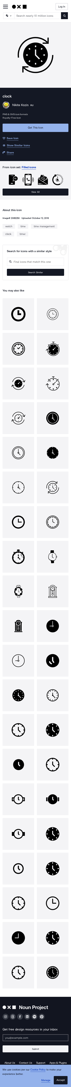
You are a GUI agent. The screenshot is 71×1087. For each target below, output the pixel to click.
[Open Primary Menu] (5, 7)
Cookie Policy (38, 1069)
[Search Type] (8, 15)
